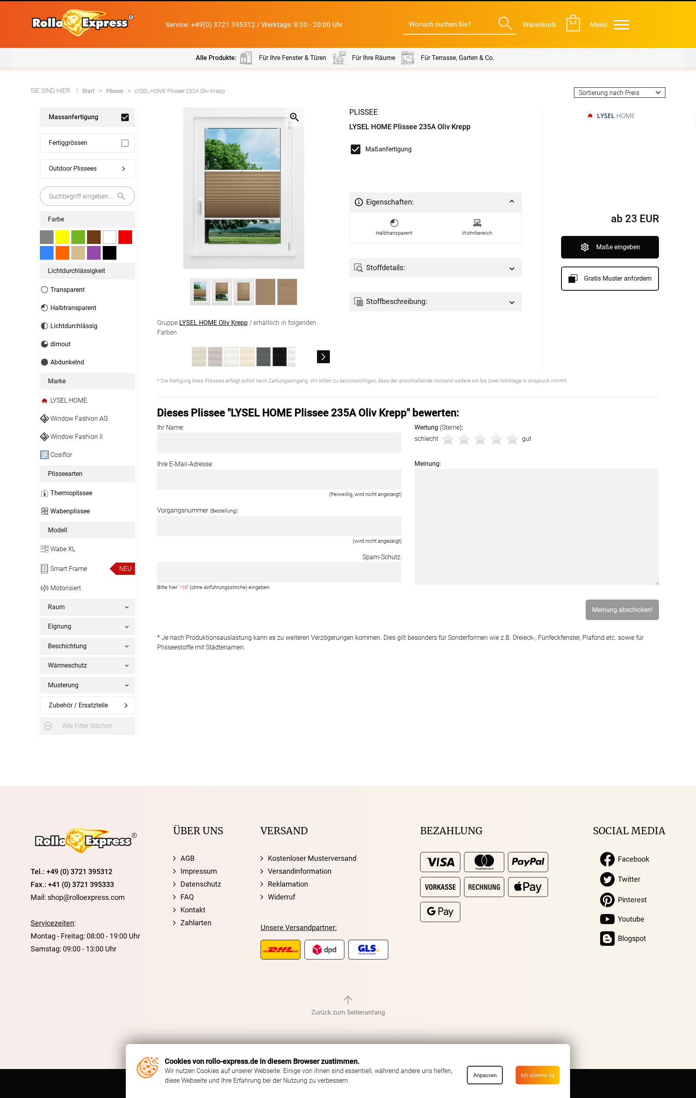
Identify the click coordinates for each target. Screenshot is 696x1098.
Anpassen (485, 1075)
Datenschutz (200, 884)
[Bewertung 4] (496, 438)
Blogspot (630, 938)
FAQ (187, 897)
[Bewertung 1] (447, 438)
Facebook (632, 859)
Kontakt (192, 910)
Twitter (627, 879)
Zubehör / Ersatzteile (78, 705)
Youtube (629, 919)
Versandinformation (299, 871)
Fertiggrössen (68, 143)
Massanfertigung (73, 117)
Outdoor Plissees (73, 168)
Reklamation (288, 884)
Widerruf (281, 897)
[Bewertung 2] (464, 438)
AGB (187, 858)
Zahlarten (195, 922)
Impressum (198, 871)
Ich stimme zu (537, 1075)
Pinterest (631, 899)
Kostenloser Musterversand (312, 858)
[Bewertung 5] (512, 438)
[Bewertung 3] (480, 438)
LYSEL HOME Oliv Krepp (213, 323)
